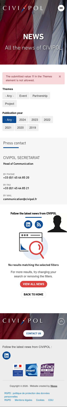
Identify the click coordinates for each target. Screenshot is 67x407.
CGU (50, 400)
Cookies (40, 400)
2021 (8, 127)
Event (23, 95)
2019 (32, 127)
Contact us (33, 333)
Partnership (40, 95)
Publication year (12, 112)
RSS (39, 224)
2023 (35, 119)
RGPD (7, 400)
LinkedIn (28, 224)
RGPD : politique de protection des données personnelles (27, 395)
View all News (33, 284)
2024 (22, 119)
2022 (47, 119)
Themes (7, 89)
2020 (20, 127)
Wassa (53, 385)
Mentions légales (23, 400)
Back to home (33, 294)
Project (9, 103)
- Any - (9, 95)
